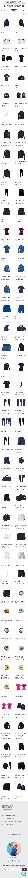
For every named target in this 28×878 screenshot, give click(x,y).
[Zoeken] (4, 10)
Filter (4, 14)
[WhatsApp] (23, 873)
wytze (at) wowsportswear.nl (13, 821)
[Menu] (1, 10)
